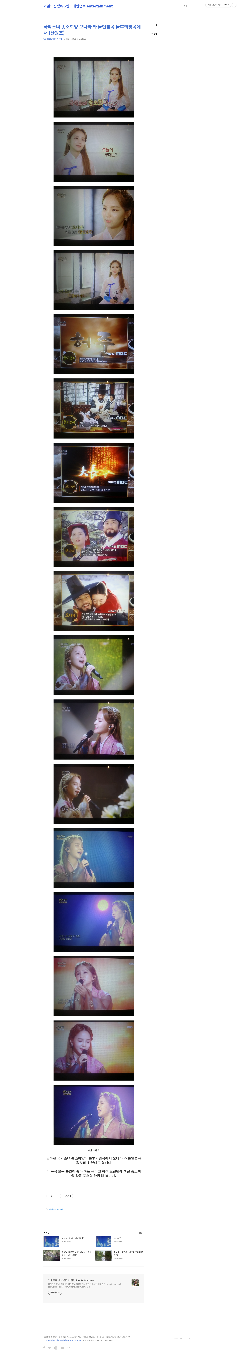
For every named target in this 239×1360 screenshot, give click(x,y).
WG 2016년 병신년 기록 (52, 38)
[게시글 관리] (58, 1196)
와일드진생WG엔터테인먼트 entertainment (78, 6)
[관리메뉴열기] (234, 5)
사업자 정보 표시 (56, 1209)
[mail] (68, 1348)
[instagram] (55, 1348)
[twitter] (49, 1348)
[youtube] (62, 1348)
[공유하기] (54, 1196)
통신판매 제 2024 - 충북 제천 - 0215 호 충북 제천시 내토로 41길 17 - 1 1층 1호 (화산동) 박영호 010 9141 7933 (86, 1336)
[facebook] (44, 1348)
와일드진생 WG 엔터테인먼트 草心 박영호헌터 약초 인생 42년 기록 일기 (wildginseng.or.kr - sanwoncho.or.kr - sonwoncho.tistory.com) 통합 (85, 1285)
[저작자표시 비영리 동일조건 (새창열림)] (77, 1196)
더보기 (141, 1232)
